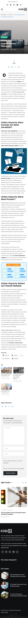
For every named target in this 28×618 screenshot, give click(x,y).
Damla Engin (5, 49)
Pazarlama (10, 510)
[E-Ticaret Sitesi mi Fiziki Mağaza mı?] (6, 387)
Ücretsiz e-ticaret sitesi (15, 342)
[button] (22, 482)
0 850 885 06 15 (14, 1)
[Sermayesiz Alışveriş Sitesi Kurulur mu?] (6, 370)
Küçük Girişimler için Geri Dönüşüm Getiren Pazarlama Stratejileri (18, 576)
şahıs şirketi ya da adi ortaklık (9, 145)
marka (19, 81)
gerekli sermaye (5, 178)
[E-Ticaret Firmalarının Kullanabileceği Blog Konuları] (4, 595)
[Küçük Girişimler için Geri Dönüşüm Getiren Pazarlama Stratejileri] (4, 575)
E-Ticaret (3, 510)
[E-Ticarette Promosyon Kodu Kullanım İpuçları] (4, 585)
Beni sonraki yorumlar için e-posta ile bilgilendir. (12, 462)
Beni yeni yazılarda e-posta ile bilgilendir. (13, 468)
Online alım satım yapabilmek (9, 131)
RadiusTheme (4, 612)
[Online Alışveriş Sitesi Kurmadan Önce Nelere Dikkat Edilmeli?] (18, 370)
